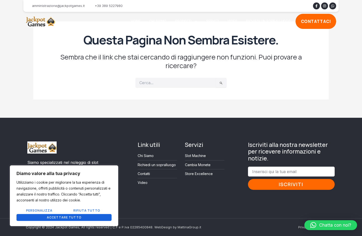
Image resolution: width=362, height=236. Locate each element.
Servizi (212, 21)
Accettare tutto (64, 217)
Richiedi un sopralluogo (268, 21)
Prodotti (183, 21)
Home (136, 21)
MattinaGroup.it (189, 227)
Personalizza (39, 210)
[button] (330, 225)
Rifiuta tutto (86, 210)
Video (232, 21)
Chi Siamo (157, 21)
